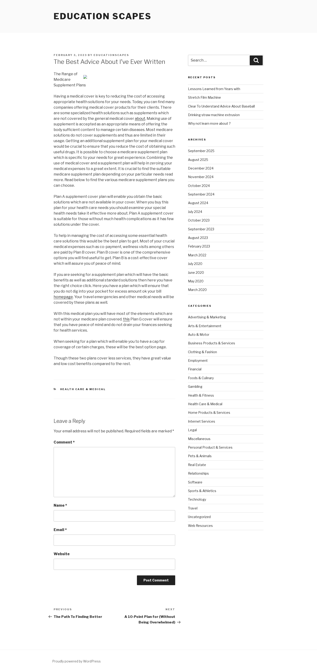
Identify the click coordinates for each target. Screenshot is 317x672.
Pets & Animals (200, 456)
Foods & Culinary (201, 378)
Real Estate (197, 465)
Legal (192, 430)
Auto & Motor (198, 334)
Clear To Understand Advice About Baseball (221, 106)
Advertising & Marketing (207, 317)
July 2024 (195, 212)
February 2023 (199, 246)
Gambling (195, 386)
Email (60, 530)
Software (195, 482)
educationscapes (111, 55)
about (140, 118)
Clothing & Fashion (202, 352)
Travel (192, 508)
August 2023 (198, 238)
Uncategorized (199, 517)
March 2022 (197, 255)
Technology (197, 499)
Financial (194, 369)
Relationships (198, 473)
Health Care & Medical (83, 389)
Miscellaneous (199, 439)
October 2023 (199, 220)
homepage (63, 297)
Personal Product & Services (210, 447)
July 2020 (195, 264)
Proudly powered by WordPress (76, 661)
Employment (198, 360)
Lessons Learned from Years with (214, 89)
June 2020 (196, 272)
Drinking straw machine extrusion (214, 115)
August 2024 (198, 203)
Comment (64, 442)
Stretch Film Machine (204, 97)
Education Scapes (103, 16)
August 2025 (198, 160)
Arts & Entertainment (204, 326)
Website (62, 554)
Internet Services (201, 421)
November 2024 (200, 177)
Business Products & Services (211, 343)
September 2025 (201, 151)
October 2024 (199, 186)
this (126, 319)
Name (60, 505)
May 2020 (196, 281)
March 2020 (197, 290)
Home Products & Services (209, 412)
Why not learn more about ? (209, 123)
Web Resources (200, 526)
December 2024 (200, 168)
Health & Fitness (201, 395)
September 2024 (201, 194)
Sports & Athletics (202, 491)
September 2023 (201, 229)
